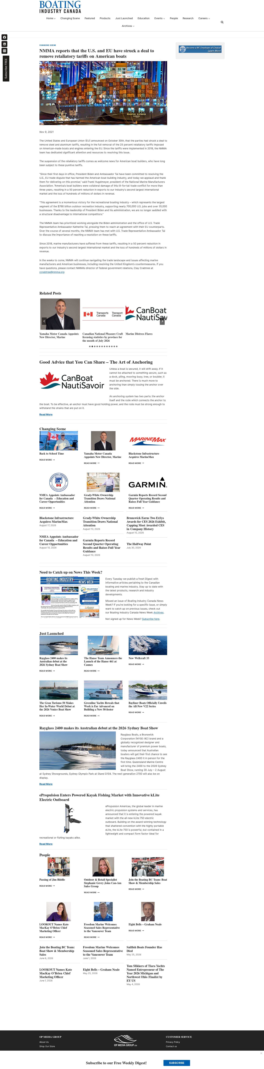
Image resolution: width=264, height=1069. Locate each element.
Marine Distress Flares (96, 334)
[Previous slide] (44, 321)
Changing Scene (70, 18)
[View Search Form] (222, 22)
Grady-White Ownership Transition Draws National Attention (99, 498)
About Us (44, 1042)
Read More (46, 414)
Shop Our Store (47, 1046)
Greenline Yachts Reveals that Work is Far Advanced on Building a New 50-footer (101, 706)
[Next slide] (162, 321)
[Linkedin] (4, 44)
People (174, 18)
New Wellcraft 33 (139, 658)
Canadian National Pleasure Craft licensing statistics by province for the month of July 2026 (59, 337)
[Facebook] (4, 37)
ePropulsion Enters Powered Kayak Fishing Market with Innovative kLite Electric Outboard (99, 797)
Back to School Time (51, 453)
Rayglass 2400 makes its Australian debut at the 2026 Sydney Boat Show (53, 661)
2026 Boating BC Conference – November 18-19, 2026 (144, 335)
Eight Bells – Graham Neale (145, 924)
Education (144, 18)
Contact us (171, 1046)
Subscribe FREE (5, 68)
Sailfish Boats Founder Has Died (144, 949)
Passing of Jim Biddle (52, 880)
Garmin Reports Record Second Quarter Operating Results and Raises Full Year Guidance (148, 498)
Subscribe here (150, 618)
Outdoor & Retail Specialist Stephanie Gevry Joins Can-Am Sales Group (102, 883)
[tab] (90, 346)
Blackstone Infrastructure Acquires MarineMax (144, 455)
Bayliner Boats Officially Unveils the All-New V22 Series (148, 704)
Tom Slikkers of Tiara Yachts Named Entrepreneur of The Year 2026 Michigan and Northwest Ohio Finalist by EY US (146, 973)
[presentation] (60, 314)
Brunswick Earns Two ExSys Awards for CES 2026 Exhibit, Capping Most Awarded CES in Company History (146, 523)
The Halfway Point (139, 544)
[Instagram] (4, 51)
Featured (90, 18)
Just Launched (124, 18)
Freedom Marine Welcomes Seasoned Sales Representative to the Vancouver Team (102, 927)
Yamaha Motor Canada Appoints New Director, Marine (102, 455)
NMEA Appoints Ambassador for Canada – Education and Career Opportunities (57, 498)
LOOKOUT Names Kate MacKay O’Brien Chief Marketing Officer (54, 927)
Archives (158, 612)
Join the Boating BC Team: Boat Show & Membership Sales (148, 881)
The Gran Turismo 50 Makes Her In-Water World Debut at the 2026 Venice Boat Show (57, 706)
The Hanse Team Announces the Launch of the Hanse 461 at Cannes (103, 661)
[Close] (261, 1053)
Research (188, 18)
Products (105, 18)
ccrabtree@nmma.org (51, 272)
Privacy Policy (173, 1042)
